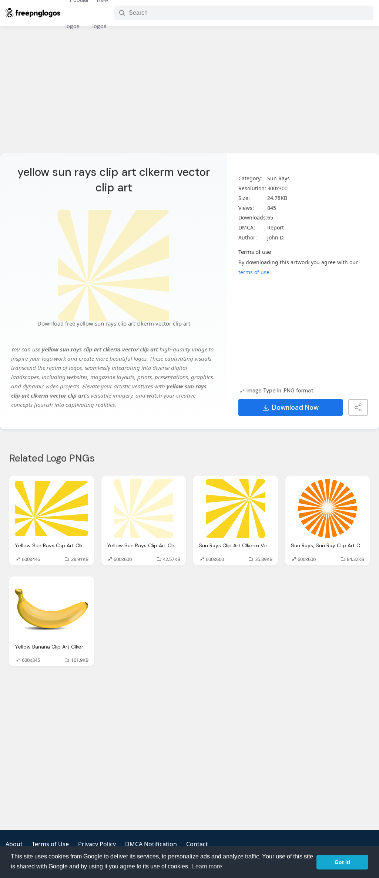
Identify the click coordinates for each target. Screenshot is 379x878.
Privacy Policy (97, 844)
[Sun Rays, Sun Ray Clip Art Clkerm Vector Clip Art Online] (328, 508)
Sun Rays (278, 178)
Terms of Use (50, 844)
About (14, 844)
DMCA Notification (151, 844)
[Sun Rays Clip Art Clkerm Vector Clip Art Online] (235, 508)
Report (275, 227)
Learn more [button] (207, 866)
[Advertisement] (189, 94)
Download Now (295, 407)
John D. (276, 237)
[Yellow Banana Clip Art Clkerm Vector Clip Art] (51, 609)
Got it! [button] (343, 862)
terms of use (253, 272)
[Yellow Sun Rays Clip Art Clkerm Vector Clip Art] (51, 508)
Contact (197, 844)
